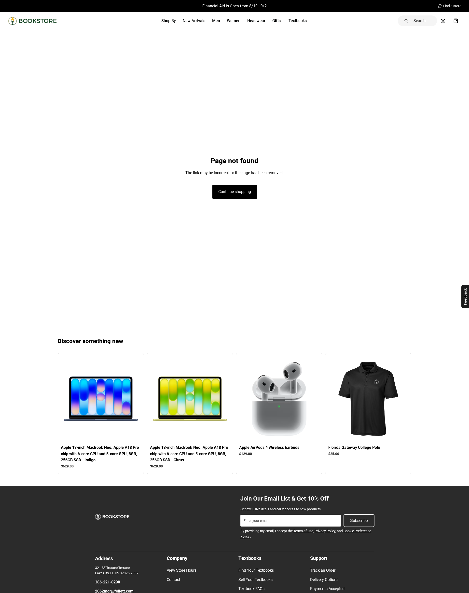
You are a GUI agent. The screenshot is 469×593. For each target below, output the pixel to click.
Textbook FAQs (251, 588)
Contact (173, 579)
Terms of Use (303, 531)
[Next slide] (130, 398)
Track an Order (322, 570)
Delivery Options (324, 579)
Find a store (452, 6)
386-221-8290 (107, 582)
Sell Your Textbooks (255, 579)
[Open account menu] (443, 20)
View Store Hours (181, 570)
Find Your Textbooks (256, 570)
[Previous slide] (71, 398)
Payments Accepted (327, 588)
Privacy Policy (325, 531)
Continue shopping (234, 191)
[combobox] (424, 21)
